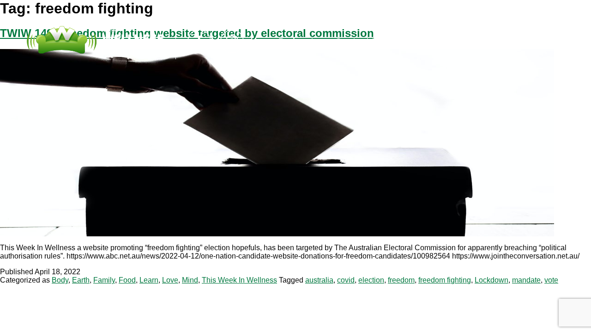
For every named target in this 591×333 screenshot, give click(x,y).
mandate (526, 280)
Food (127, 280)
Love (170, 280)
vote (551, 280)
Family (104, 280)
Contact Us (359, 41)
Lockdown (491, 280)
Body (60, 280)
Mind (190, 280)
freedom (401, 280)
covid (346, 280)
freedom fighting (444, 280)
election (371, 280)
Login (412, 41)
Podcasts (298, 41)
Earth (81, 280)
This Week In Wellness (239, 280)
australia (319, 280)
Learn (148, 280)
